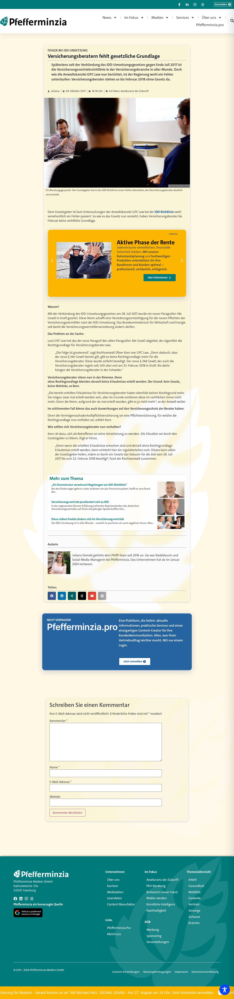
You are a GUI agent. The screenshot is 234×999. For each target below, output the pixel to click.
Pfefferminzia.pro (210, 24)
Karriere (112, 886)
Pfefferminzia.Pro (119, 928)
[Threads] (32, 898)
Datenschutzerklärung (205, 972)
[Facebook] (15, 898)
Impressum (181, 972)
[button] (52, 260)
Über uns (209, 17)
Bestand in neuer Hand (162, 892)
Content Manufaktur (121, 904)
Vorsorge (194, 910)
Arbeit (192, 880)
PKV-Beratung (155, 886)
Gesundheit (196, 886)
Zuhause (194, 917)
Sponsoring (153, 936)
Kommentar (58, 720)
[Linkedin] (21, 898)
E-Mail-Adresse (60, 782)
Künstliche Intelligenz (160, 904)
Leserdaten (114, 898)
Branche (194, 923)
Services (182, 17)
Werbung (152, 930)
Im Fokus (131, 17)
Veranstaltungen (157, 942)
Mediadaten (115, 892)
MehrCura (114, 934)
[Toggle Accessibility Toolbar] (224, 989)
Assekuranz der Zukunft (162, 880)
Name (55, 767)
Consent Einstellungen (126, 972)
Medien (157, 17)
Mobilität (194, 892)
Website (55, 796)
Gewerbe (194, 898)
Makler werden (156, 898)
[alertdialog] (117, 992)
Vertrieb (193, 904)
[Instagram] (26, 898)
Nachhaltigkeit (156, 910)
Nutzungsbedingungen (157, 972)
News (107, 17)
